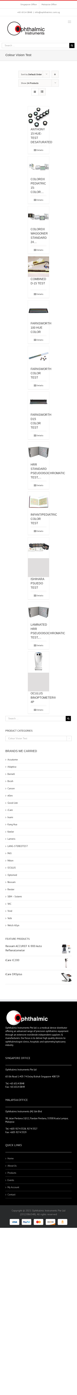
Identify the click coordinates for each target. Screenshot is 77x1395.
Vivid (10, 910)
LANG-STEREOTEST (18, 846)
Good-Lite (13, 802)
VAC (9, 903)
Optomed (12, 875)
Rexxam (12, 882)
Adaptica (12, 766)
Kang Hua (12, 824)
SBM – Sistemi (15, 896)
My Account (13, 1187)
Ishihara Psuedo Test (37, 583)
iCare (10, 810)
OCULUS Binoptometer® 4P (43, 697)
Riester (11, 889)
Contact (11, 1194)
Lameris (11, 838)
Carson (11, 788)
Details (39, 150)
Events (11, 1180)
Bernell (11, 774)
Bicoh (10, 781)
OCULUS (12, 867)
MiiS (10, 853)
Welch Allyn (13, 925)
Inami (10, 817)
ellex (10, 795)
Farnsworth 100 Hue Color (41, 327)
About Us (12, 1165)
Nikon (10, 860)
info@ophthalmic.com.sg (47, 12)
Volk (10, 918)
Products (12, 1172)
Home (11, 1158)
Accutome (13, 759)
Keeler (11, 831)
